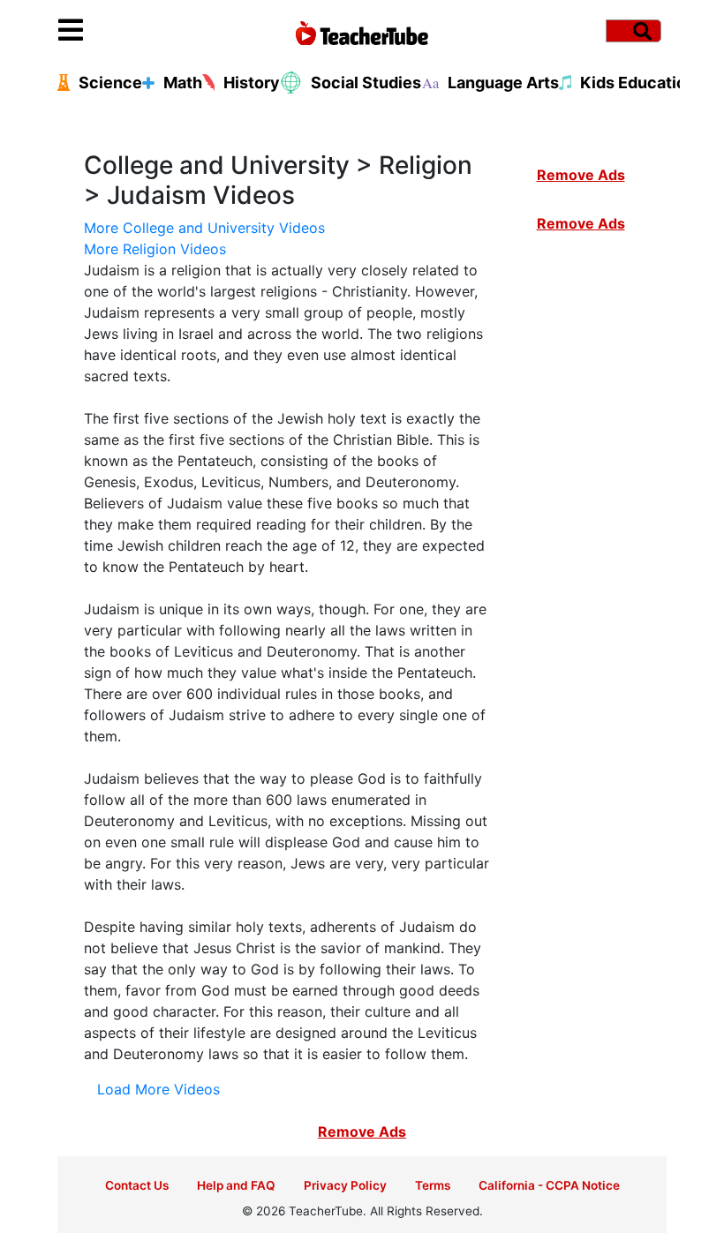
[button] (134, 31)
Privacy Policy (345, 1185)
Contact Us (137, 1185)
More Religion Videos (155, 249)
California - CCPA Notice (549, 1185)
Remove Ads (581, 175)
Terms (432, 1185)
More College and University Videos (204, 228)
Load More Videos (158, 1089)
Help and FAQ (236, 1185)
